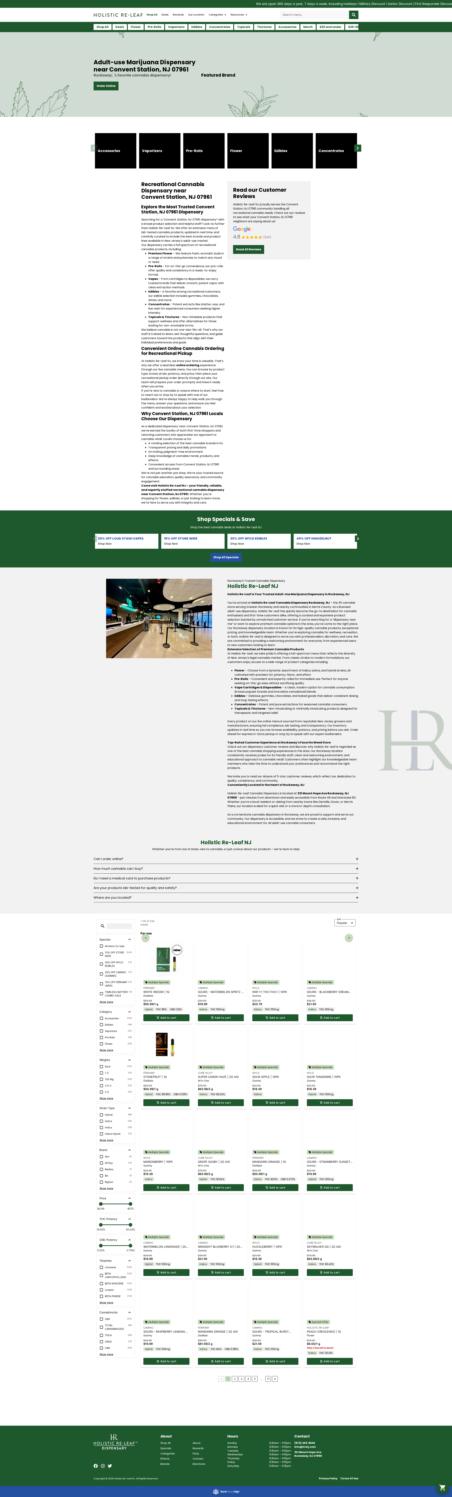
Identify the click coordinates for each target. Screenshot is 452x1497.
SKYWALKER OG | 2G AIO (324, 1328)
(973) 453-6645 (304, 1493)
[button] (94, 148)
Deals (165, 14)
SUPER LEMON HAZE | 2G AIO (218, 1158)
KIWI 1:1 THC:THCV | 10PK (269, 1073)
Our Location (196, 14)
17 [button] (268, 1460)
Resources (237, 14)
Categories (216, 14)
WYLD (255, 1069)
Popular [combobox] (342, 923)
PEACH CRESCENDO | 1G (324, 1413)
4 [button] (248, 1460)
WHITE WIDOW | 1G (156, 1073)
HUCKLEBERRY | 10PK (267, 1328)
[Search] (353, 15)
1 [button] (228, 1460)
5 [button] (255, 1460)
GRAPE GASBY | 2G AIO (214, 1243)
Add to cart (168, 1099)
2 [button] (234, 1460)
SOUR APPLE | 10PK (265, 1158)
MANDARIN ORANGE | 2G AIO (218, 1413)
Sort (339, 919)
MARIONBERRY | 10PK (158, 1243)
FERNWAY (149, 1069)
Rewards (178, 14)
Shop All (152, 14)
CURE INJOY (205, 1154)
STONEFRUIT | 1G (155, 1158)
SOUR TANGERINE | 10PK (324, 1158)
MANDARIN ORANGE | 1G (269, 1243)
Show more (106, 1001)
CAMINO (203, 1069)
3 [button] (241, 1460)
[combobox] (314, 15)
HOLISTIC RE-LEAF (318, 1408)
